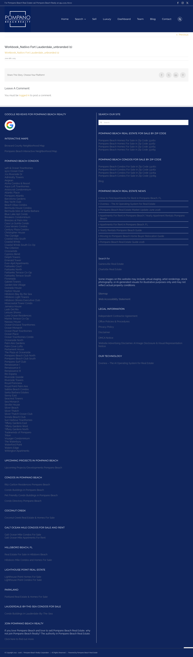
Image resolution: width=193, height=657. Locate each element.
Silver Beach (11, 407)
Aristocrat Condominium (18, 189)
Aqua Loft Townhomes (17, 186)
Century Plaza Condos (17, 229)
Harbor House (12, 291)
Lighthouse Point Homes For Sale (23, 576)
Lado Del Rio (12, 309)
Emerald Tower (13, 260)
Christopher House (15, 232)
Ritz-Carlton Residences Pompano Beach (27, 484)
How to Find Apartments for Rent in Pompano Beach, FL (130, 198)
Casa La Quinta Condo (17, 223)
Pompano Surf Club (15, 361)
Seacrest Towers (14, 398)
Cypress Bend (12, 254)
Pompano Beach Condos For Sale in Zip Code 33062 (127, 169)
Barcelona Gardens (15, 198)
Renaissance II (12, 367)
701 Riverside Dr (13, 174)
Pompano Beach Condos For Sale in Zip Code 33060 (127, 166)
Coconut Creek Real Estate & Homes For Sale (30, 517)
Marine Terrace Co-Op (17, 318)
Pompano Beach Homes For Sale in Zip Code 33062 (126, 143)
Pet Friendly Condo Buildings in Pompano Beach (31, 495)
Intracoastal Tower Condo (18, 303)
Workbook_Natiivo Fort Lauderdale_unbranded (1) (32, 52)
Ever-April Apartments (17, 263)
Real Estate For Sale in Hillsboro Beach (26, 554)
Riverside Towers (14, 380)
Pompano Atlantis (14, 195)
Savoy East (11, 395)
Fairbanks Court (13, 266)
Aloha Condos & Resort (17, 183)
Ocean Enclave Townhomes (20, 324)
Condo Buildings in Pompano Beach (24, 490)
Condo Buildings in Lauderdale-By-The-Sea (29, 613)
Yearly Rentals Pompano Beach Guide (121, 230)
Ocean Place (12, 334)
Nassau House (13, 321)
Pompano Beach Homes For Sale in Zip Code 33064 (126, 146)
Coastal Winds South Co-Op (20, 244)
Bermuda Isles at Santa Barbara (22, 211)
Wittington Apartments (17, 450)
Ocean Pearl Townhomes (18, 331)
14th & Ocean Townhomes (19, 168)
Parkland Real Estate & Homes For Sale (26, 596)
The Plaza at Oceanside (18, 352)
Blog (101, 181)
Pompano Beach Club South (20, 358)
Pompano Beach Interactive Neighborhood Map (31, 151)
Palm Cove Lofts (14, 346)
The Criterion (12, 248)
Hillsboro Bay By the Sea (18, 294)
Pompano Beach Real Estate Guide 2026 (122, 242)
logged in (24, 95)
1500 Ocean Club (14, 171)
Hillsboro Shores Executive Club (22, 300)
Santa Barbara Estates (17, 392)
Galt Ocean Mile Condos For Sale (23, 534)
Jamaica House (13, 306)
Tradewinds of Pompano (18, 432)
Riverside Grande (14, 377)
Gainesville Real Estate (111, 264)
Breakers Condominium (17, 217)
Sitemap (103, 293)
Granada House (13, 287)
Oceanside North (14, 340)
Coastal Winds (12, 241)
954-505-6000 (65, 3)
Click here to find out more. (19, 639)
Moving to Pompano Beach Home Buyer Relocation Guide (132, 236)
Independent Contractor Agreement (117, 316)
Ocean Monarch (13, 327)
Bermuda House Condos (18, 208)
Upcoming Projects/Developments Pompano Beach (33, 467)
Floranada (10, 278)
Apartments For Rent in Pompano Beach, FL (124, 224)
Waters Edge (12, 447)
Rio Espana (11, 374)
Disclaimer (104, 332)
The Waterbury (13, 441)
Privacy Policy (106, 326)
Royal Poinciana (14, 383)
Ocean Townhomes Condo (19, 337)
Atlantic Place (12, 192)
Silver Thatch (12, 410)
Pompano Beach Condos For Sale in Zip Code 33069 (127, 175)
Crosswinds (11, 251)
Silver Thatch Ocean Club (18, 413)
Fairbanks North (13, 269)
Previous (183, 34)
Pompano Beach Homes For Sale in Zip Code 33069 (127, 149)
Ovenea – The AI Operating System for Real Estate (127, 203)
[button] (180, 19)
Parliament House (14, 349)
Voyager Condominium (17, 438)
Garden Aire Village (15, 284)
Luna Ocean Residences (18, 315)
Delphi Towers (12, 257)
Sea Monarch (12, 401)
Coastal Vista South (15, 238)
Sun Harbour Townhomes (18, 420)
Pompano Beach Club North (20, 355)
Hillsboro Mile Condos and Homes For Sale (28, 560)
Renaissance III (13, 370)
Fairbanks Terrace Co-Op (18, 272)
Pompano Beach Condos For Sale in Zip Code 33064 (127, 172)
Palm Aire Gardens (15, 343)
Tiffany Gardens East (16, 423)
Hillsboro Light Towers (17, 297)
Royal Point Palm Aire (16, 386)
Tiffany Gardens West (16, 426)
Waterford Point (13, 444)
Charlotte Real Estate (110, 269)
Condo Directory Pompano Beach (23, 500)
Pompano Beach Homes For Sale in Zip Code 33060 (127, 140)
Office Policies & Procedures (114, 321)
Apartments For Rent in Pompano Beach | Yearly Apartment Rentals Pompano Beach (142, 217)
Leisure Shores (13, 312)
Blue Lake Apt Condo (16, 214)
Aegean (9, 180)
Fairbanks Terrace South (18, 275)
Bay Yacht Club (13, 201)
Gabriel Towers (13, 281)
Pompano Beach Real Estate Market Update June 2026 (130, 209)
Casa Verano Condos (16, 226)
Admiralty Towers (14, 177)
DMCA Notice (105, 337)
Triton (8, 435)
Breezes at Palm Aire (16, 220)
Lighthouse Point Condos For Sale (23, 580)
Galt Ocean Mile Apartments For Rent (25, 537)
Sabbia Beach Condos (17, 389)
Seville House (12, 404)
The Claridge (12, 235)
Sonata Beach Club (15, 417)
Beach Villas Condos (16, 205)
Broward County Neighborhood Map (25, 145)
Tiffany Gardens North (16, 429)
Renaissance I (12, 364)
